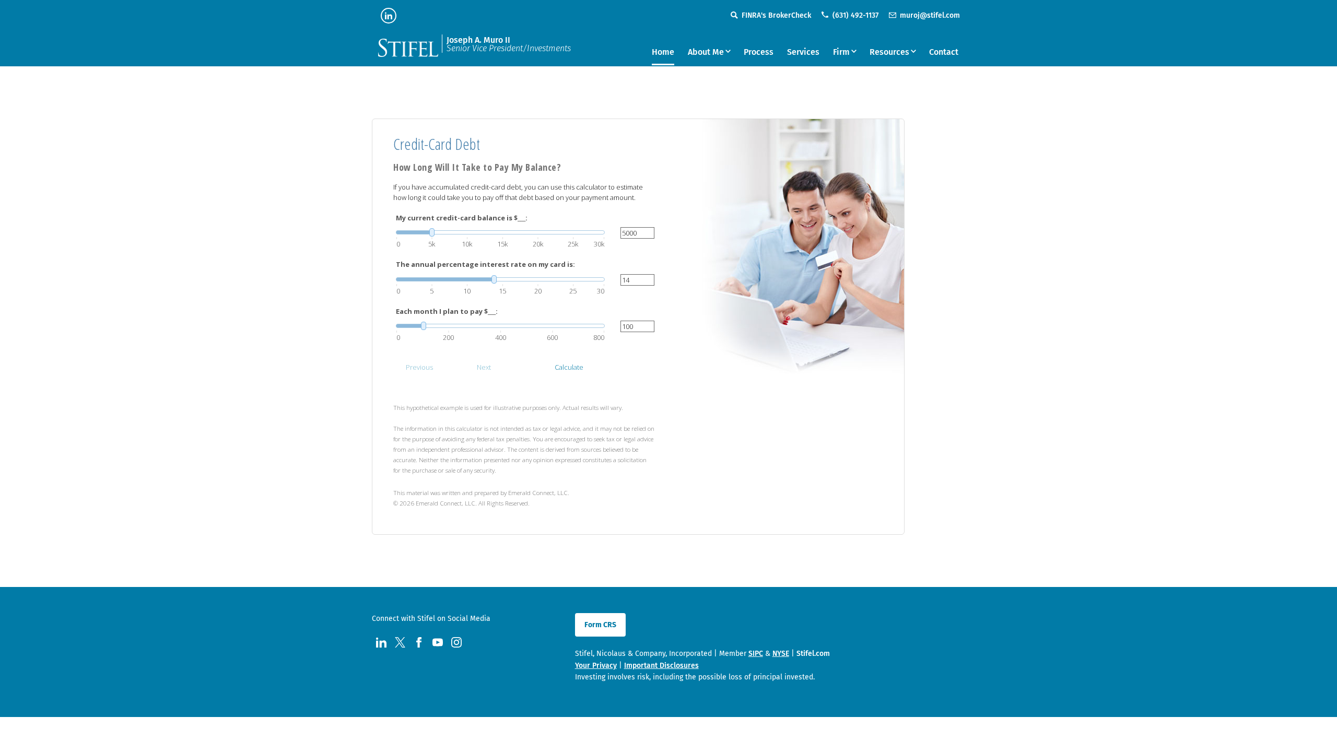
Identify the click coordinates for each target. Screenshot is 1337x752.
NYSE (780, 653)
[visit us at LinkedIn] (388, 16)
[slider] (500, 232)
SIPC (755, 653)
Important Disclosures (661, 665)
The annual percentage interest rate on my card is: (485, 264)
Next (484, 367)
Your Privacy (596, 665)
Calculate (569, 367)
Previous (419, 367)
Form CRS (600, 624)
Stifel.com (813, 653)
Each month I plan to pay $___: (447, 311)
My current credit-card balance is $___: (461, 217)
